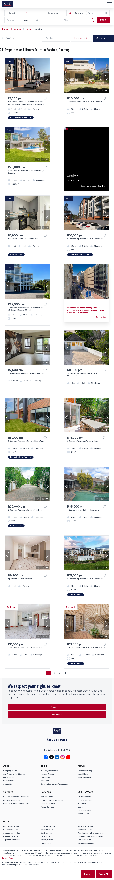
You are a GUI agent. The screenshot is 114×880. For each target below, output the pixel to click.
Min (37, 20)
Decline (88, 874)
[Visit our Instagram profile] (62, 757)
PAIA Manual (57, 715)
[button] (84, 13)
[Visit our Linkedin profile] (57, 757)
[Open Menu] (109, 4)
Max (66, 20)
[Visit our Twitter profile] (51, 757)
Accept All (103, 874)
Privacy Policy (57, 707)
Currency (11, 20)
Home (5, 29)
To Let (28, 29)
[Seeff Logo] (7, 4)
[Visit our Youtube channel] (68, 757)
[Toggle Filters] (93, 20)
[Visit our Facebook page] (46, 757)
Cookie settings (69, 874)
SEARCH (103, 20)
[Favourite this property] (45, 98)
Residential (16, 29)
